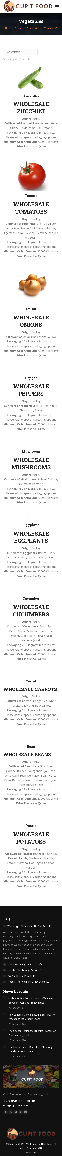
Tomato (31, 195)
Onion (31, 309)
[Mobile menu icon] (57, 7)
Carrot (31, 681)
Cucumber (31, 598)
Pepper (31, 378)
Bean (31, 746)
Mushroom (31, 451)
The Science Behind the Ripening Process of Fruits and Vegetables (32, 1033)
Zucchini (31, 95)
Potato (31, 825)
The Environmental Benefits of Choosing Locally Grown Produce (30, 1049)
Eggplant (31, 525)
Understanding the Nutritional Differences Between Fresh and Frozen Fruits (30, 1000)
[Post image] (4, 997)
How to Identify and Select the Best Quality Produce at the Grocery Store (31, 1016)
